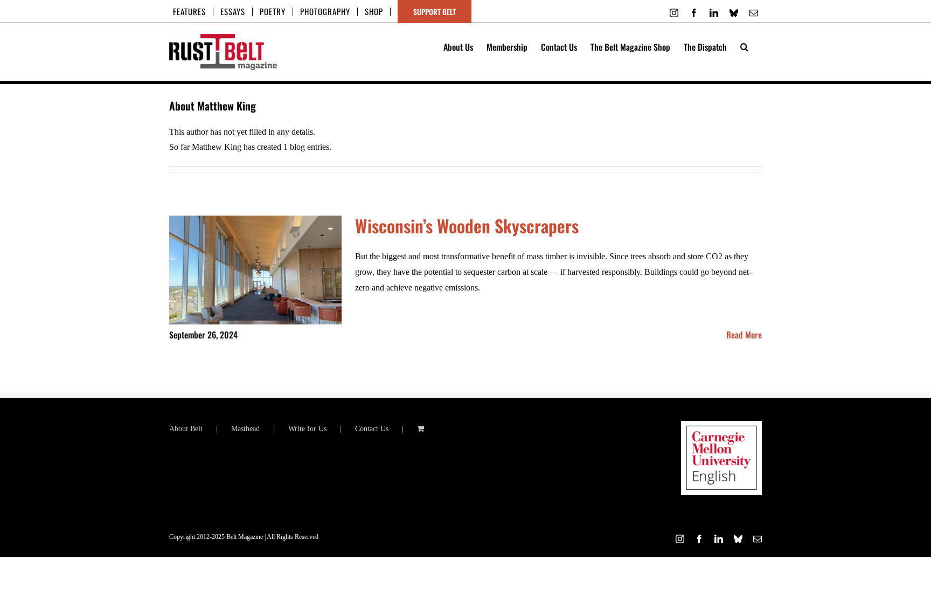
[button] (744, 45)
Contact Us (371, 429)
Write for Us (307, 429)
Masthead (245, 429)
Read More (744, 334)
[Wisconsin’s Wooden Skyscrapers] (255, 270)
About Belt (186, 429)
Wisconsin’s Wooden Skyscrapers (467, 225)
